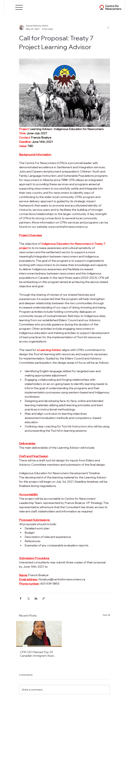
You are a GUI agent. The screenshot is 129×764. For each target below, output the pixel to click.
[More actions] (108, 27)
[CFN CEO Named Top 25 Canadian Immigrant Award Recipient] (39, 634)
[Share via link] (43, 598)
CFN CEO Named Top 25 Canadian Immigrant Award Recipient (38, 653)
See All (106, 615)
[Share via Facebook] (20, 598)
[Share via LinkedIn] (35, 598)
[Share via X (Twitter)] (28, 598)
